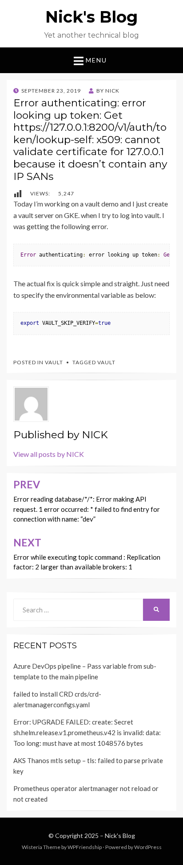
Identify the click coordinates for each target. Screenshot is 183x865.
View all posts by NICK (48, 454)
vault (106, 362)
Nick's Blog (91, 17)
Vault (54, 362)
